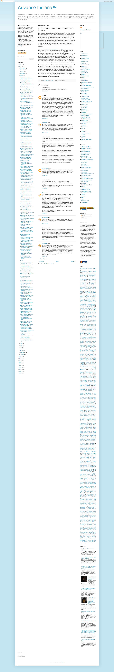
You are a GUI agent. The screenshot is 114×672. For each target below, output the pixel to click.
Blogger (62, 662)
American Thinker (85, 58)
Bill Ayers (92, 288)
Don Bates (82, 341)
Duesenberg (82, 345)
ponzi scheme (83, 478)
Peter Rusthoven (91, 474)
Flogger (43, 192)
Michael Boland (83, 445)
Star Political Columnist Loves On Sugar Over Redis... (26, 238)
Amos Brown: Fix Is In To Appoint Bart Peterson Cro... (26, 121)
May (21, 347)
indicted (81, 390)
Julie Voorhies (83, 414)
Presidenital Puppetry (86, 118)
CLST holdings (90, 316)
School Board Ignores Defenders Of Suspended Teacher (88, 589)
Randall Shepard (93, 483)
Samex (81, 502)
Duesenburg (88, 345)
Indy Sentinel (84, 91)
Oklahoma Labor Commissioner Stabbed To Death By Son (27, 155)
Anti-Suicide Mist (92, 275)
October (22, 71)
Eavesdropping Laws (85, 349)
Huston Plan (90, 377)
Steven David (92, 512)
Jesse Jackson (87, 401)
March (21, 350)
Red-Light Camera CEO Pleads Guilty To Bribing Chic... (26, 176)
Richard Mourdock (84, 492)
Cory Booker (92, 321)
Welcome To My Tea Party (86, 139)
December (22, 68)
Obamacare (88, 461)
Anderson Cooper (83, 271)
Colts (93, 317)
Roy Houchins (85, 498)
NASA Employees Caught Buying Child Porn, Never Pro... (26, 144)
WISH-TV (83, 196)
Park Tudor (92, 466)
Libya (94, 423)
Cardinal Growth (83, 301)
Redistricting (92, 486)
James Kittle (86, 395)
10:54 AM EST (45, 132)
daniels (81, 328)
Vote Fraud (91, 535)
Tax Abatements (91, 519)
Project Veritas (88, 479)
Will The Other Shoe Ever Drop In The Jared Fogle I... (26, 173)
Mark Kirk (87, 435)
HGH (93, 375)
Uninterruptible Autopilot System (88, 531)
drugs (94, 342)
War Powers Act (92, 537)
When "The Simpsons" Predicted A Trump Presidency (25, 278)
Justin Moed (90, 414)
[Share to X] (61, 80)
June (21, 345)
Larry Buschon (88, 419)
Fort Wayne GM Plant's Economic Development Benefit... (25, 257)
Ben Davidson (90, 284)
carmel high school (91, 304)
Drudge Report (84, 156)
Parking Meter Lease (84, 467)
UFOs (95, 529)
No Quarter (83, 112)
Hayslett (91, 373)
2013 (20, 358)
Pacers (90, 465)
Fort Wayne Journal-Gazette (87, 159)
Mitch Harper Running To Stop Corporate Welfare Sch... (26, 228)
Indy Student (84, 93)
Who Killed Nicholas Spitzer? (26, 146)
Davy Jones (87, 333)
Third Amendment (83, 521)
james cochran (89, 394)
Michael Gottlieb (83, 447)
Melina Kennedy (90, 443)
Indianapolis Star (85, 176)
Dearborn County (83, 334)
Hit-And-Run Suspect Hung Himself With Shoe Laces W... (27, 96)
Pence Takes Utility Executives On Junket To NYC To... (26, 303)
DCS (93, 333)
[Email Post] (56, 80)
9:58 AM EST (44, 213)
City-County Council (89, 313)
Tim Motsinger (88, 525)
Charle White (92, 305)
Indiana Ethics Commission (87, 380)
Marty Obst (82, 440)
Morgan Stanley (85, 454)
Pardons (86, 466)
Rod (92, 495)
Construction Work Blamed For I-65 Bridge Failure (26, 222)
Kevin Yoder (94, 416)
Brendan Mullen (92, 293)
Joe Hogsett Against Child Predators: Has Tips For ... (26, 133)
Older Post (73, 261)
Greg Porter (82, 371)
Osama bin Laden (83, 465)
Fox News (83, 164)
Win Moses (84, 541)
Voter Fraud (82, 536)
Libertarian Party (83, 423)
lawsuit (81, 422)
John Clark (90, 407)
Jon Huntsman (84, 411)
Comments (84, 217)
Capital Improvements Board (85, 300)
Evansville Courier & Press (87, 157)
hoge (94, 376)
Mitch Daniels (91, 451)
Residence (92, 488)
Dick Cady (90, 338)
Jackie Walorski (88, 393)
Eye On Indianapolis (85, 69)
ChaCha (81, 305)
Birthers (81, 291)
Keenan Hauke (92, 415)
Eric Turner (88, 353)
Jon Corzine (94, 410)
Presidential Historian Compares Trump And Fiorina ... (27, 84)
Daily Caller (83, 66)
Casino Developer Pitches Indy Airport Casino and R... (26, 268)
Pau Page (91, 469)
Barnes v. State (93, 282)
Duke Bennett (83, 346)
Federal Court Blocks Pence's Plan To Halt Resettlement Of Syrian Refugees (88, 567)
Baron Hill (84, 283)
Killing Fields (84, 418)
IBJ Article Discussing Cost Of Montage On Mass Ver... (26, 149)
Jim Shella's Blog (85, 96)
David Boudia (93, 328)
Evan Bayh (82, 357)
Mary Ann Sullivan (89, 440)
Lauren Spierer (84, 420)
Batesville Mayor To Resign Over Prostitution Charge (26, 130)
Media (83, 443)
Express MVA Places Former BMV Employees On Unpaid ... (26, 231)
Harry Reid (86, 373)
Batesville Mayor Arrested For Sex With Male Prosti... (26, 262)
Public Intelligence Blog (86, 122)
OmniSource (91, 463)
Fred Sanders (93, 363)
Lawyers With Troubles (86, 102)
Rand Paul (87, 483)
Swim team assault (92, 516)
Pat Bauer (93, 467)
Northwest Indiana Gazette (87, 114)
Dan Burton (82, 324)
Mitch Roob (86, 453)
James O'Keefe (85, 397)
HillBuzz (83, 77)
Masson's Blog (84, 104)
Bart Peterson (91, 283)
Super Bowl (84, 515)
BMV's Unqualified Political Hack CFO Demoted (25, 201)
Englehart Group (93, 350)
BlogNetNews (84, 60)
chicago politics (87, 308)
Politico (83, 186)
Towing (85, 529)
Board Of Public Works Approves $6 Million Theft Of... (26, 114)
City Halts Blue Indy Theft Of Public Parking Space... (26, 322)
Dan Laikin (94, 324)
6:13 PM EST (44, 175)
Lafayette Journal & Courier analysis (55, 49)
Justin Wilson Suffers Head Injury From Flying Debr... (26, 158)
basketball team (83, 284)
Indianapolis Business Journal (87, 173)
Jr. (80, 412)
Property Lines (84, 120)
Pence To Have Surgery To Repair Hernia (25, 235)
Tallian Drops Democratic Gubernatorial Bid (25, 210)
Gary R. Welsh (45, 168)
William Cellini (93, 540)
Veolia (83, 533)
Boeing (81, 292)
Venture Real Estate (84, 532)
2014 (20, 356)
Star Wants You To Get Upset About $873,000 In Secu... (26, 244)
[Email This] (58, 80)
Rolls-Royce (88, 496)
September (22, 73)
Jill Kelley (93, 401)
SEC (90, 506)
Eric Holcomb (90, 351)
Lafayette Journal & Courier (87, 178)
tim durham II (90, 524)
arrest (89, 279)
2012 (20, 360)
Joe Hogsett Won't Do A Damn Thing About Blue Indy (26, 93)
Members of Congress (84, 444)
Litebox (91, 424)
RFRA (89, 490)
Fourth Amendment (91, 360)
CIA (91, 309)
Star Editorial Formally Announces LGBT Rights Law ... (27, 102)
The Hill (83, 194)
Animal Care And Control (90, 274)
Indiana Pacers (89, 382)
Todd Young (93, 527)
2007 (20, 369)
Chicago (81, 308)
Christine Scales (85, 309)
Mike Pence (89, 449)
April (21, 348)
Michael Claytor (92, 445)
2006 (20, 371)
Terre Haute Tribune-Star (86, 192)
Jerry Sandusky (89, 399)
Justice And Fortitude (85, 99)
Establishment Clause (84, 355)
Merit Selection (92, 444)
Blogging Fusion (84, 61)
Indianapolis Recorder (86, 175)
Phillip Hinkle (92, 475)
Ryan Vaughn (89, 500)
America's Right (84, 55)
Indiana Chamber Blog (86, 85)
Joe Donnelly (92, 403)
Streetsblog (83, 131)
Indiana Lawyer (84, 170)
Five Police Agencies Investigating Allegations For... (26, 318)
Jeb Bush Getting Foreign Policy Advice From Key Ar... (27, 216)
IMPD (95, 378)
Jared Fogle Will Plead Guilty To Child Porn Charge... (27, 198)
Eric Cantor (84, 351)
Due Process (91, 343)
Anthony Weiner (83, 275)
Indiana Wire (84, 172)
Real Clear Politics (85, 188)
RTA (91, 498)
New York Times (84, 181)
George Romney (85, 366)
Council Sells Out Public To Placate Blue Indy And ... (26, 204)
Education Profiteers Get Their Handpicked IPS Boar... (26, 108)
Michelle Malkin (84, 106)
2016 (20, 64)
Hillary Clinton (83, 376)
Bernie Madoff (83, 287)
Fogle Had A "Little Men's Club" (26, 105)
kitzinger (90, 418)
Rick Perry (82, 494)
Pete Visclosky (83, 474)
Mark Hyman (82, 435)
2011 (20, 362)
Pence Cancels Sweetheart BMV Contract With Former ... (26, 309)
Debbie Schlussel (85, 68)
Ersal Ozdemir (90, 354)
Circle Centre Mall (90, 312)
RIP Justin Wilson (24, 138)
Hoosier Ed (83, 79)
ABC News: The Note (85, 146)
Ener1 (87, 350)
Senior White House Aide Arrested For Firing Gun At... (26, 271)
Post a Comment (43, 258)
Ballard (86, 280)
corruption (86, 321)
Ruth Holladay (84, 126)
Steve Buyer (82, 511)
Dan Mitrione (84, 325)
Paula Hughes (82, 471)
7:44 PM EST (44, 239)
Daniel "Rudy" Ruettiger (90, 326)
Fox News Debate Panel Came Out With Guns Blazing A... (26, 296)
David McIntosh (88, 330)
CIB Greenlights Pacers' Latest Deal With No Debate (26, 140)
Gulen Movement (89, 372)
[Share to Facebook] (63, 80)
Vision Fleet (93, 533)
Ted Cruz (85, 520)
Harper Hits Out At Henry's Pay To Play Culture (26, 99)
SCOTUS (83, 128)
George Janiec (93, 364)
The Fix (83, 134)
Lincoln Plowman (84, 424)
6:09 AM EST (44, 256)
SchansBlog (84, 130)
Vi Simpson (88, 533)
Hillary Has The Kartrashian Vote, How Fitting (26, 293)
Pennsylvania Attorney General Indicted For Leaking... (26, 290)
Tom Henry (91, 528)
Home (57, 261)
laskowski (94, 419)
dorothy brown (88, 342)
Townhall (83, 136)
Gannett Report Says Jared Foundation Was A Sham (26, 136)
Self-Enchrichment (91, 507)
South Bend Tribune (85, 189)
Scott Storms (92, 504)
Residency (82, 490)
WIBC (89, 540)
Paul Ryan (93, 470)
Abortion (90, 268)
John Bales (82, 407)
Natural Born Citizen (91, 457)
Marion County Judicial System (89, 434)
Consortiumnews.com (86, 153)
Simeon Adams (91, 508)
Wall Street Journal (83, 537)
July (21, 343)
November (22, 69)
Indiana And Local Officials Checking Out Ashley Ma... (26, 170)
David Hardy (90, 329)
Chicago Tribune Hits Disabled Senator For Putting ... (26, 247)
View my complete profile (85, 29)
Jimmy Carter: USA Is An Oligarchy (25, 333)
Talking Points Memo (85, 133)
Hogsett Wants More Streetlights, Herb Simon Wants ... (26, 163)
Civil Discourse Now (85, 64)
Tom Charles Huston (84, 528)
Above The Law (84, 53)
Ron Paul (94, 496)
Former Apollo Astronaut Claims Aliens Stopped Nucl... (26, 241)
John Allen (93, 406)
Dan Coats (89, 324)
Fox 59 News (84, 162)
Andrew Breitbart (87, 272)
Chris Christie (94, 308)
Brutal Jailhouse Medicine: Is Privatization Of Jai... (26, 312)
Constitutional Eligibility (84, 320)
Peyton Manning (83, 475)
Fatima (85, 358)
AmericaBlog (84, 56)
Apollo (90, 276)
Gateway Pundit (84, 72)
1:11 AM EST (44, 188)
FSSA (83, 364)
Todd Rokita (87, 527)
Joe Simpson (87, 406)
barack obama (83, 282)
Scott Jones (90, 503)
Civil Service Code (88, 315)
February (22, 352)
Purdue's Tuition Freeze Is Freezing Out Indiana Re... (26, 328)
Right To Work (87, 495)
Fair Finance (90, 357)
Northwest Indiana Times (86, 184)
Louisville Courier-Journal (86, 180)
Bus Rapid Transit (89, 299)
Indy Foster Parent (85, 90)
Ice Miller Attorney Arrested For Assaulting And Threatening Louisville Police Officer (91, 600)
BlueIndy (86, 291)
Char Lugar (87, 305)
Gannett (87, 364)
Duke (94, 345)
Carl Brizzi (90, 301)
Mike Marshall (83, 449)
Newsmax (83, 183)
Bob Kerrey (93, 291)
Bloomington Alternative (86, 148)
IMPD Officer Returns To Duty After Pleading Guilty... (26, 306)
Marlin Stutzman (92, 436)
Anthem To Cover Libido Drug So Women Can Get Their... (26, 181)
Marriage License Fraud (84, 439)
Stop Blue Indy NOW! (24, 160)
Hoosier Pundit (84, 80)
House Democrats (83, 377)
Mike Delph (91, 448)
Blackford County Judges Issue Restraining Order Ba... (26, 167)
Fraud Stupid (84, 71)
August (21, 75)
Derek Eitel (84, 338)
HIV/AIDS (89, 376)
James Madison (93, 395)
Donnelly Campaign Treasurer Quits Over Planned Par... (26, 315)
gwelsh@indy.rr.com (22, 45)
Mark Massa (84, 436)
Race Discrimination (89, 482)
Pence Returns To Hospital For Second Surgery (26, 207)
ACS (95, 268)
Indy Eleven (87, 390)
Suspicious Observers (86, 191)
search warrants (83, 506)
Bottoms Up (84, 293)
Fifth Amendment (88, 359)
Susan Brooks (92, 515)
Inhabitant (94, 390)
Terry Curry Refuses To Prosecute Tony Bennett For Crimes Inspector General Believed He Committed (88, 631)
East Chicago (93, 347)
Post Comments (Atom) (49, 263)
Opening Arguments (85, 117)
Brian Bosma (82, 295)
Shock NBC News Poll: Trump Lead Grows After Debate (26, 281)
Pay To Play (89, 471)
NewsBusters (84, 109)
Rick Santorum (90, 494)
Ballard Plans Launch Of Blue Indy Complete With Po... (26, 124)
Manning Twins (89, 428)
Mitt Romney (93, 453)
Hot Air (82, 83)
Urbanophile (84, 137)
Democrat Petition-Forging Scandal (88, 336)
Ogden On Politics (85, 115)
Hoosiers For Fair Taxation (87, 82)
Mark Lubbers (93, 435)
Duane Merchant (83, 343)
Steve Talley (86, 512)
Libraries (89, 423)
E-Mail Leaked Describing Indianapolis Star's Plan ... (26, 111)
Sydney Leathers (85, 517)
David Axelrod (87, 328)
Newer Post (41, 261)
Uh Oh (21, 260)
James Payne (92, 397)
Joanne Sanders (90, 402)
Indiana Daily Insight (85, 169)
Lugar (91, 427)
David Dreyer (84, 329)
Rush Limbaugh (89, 499)
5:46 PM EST (44, 164)
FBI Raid (89, 358)
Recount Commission (86, 484)
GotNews (83, 74)
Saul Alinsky (93, 502)
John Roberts (87, 410)
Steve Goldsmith (89, 511)
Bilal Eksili (87, 288)
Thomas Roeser (85, 523)
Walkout (93, 536)
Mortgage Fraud (92, 454)
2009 (20, 365)
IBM (95, 377)
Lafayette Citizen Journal (86, 101)
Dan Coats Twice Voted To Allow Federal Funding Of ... (27, 331)
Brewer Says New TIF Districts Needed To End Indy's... (26, 325)
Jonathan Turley (84, 98)
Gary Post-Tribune (85, 165)
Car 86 (94, 300)
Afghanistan (92, 270)
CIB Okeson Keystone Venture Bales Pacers (88, 311)
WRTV (82, 197)
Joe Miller (90, 405)
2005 (20, 373)
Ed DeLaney (92, 349)
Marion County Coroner (85, 431)
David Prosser (89, 332)
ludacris (87, 427)
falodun (81, 358)
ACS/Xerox (85, 270)
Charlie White (90, 307)
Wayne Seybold (84, 539)
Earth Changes (86, 347)
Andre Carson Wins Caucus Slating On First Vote (92, 578)
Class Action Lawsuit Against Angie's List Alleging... (26, 250)
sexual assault (83, 508)
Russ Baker (83, 125)
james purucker (83, 398)
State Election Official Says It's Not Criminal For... (26, 284)
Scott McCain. (86, 504)
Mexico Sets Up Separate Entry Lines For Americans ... (26, 179)
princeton (82, 479)
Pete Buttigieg (92, 473)
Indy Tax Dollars (84, 95)
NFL (92, 460)
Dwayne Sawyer (90, 346)
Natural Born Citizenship (87, 458)
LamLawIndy (44, 122)
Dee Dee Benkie (91, 334)
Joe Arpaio (86, 403)
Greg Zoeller (88, 371)
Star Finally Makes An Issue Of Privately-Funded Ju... (26, 80)
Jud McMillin (85, 412)
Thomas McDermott (92, 521)
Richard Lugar (89, 491)
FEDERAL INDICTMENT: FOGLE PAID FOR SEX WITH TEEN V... (27, 191)
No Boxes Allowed (85, 110)
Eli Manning (82, 350)
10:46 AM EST (45, 91)
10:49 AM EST (45, 118)
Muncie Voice (84, 107)
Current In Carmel (85, 154)
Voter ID (88, 536)
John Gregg (88, 409)
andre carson (92, 271)
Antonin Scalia (83, 276)
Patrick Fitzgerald (83, 469)
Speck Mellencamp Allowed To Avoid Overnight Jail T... (26, 265)
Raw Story (83, 123)
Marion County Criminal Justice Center (88, 432)
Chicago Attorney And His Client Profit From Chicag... (27, 213)
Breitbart (83, 150)
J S (42, 95)
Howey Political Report (86, 167)
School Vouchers (83, 503)
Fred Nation (88, 363)
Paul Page (87, 470)
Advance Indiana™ (37, 7)
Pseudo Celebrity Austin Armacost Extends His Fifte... (26, 90)
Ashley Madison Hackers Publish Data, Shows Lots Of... (26, 195)
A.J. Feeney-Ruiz (83, 268)
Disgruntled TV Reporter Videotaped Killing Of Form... (26, 118)
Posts (83, 215)
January (22, 354)
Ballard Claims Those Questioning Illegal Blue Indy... (25, 299)
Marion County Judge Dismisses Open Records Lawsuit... (26, 253)
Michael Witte (91, 447)
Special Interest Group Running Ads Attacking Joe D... (26, 87)
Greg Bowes (92, 369)
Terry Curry (91, 520)
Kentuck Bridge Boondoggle (85, 416)
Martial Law (93, 439)
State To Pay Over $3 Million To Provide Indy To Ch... (26, 336)
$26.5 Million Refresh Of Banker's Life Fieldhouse (26, 77)
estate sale (92, 355)
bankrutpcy (92, 280)
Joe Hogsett (83, 405)
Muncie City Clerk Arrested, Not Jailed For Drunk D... (26, 184)
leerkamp (86, 422)
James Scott (89, 398)
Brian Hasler (89, 295)
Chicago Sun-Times (85, 151)
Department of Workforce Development (89, 337)
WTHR (82, 199)
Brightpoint (87, 296)
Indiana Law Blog (85, 88)
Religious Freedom (84, 488)
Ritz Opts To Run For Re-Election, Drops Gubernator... (26, 287)
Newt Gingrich (86, 460)
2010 (20, 364)
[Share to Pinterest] (64, 80)
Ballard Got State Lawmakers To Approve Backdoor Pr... (27, 187)
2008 (20, 367)
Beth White (90, 287)
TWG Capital (90, 529)
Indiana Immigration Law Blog (87, 87)
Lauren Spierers (92, 420)
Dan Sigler (90, 325)
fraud (83, 363)
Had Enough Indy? (85, 75)
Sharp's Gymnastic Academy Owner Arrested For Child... (26, 152)
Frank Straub (93, 362)
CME (95, 316)
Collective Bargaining (86, 317)
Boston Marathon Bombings (90, 292)
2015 (20, 66)
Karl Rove (86, 415)
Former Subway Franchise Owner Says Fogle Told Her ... (26, 340)
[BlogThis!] (60, 80)
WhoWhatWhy (84, 141)
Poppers (92, 478)
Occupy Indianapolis (91, 462)
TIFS (91, 523)
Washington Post (85, 200)
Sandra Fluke (86, 502)
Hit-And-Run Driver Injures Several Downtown (25, 127)
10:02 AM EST (45, 223)
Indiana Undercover (91, 386)
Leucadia (92, 422)
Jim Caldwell (82, 402)
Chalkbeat (83, 63)
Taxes (81, 520)
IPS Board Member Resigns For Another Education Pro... (27, 274)
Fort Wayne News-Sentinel (87, 161)
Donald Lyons (88, 341)
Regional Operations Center (87, 487)
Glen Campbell (92, 366)
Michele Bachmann (83, 448)
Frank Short (87, 362)
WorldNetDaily (84, 202)
